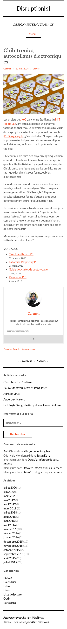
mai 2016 (9, 520)
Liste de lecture (12, 594)
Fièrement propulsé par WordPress (23, 617)
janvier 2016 (11, 537)
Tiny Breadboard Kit (21, 254)
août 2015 (9, 558)
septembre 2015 (13, 554)
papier (17, 349)
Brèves (36, 68)
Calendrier (9, 582)
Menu (32, 33)
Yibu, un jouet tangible (37, 451)
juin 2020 (9, 492)
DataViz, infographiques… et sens (42, 468)
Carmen (7, 68)
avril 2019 (9, 504)
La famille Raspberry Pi (22, 262)
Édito (6, 586)
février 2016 (11, 533)
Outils (7, 598)
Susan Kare (43, 455)
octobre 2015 (11, 550)
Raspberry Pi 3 (18, 277)
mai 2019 (9, 500)
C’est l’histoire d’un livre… (18, 382)
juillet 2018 (10, 512)
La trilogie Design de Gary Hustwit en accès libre (32, 405)
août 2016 (9, 516)
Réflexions (9, 602)
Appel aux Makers (14, 399)
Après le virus (11, 393)
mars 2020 (9, 496)
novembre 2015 (13, 545)
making (8, 349)
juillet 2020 (10, 487)
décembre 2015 (13, 541)
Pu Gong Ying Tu (13, 136)
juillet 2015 (10, 562)
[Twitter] (33, 339)
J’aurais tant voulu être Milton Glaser (25, 388)
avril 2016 (9, 525)
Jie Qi (23, 119)
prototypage (29, 349)
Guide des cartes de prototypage (28, 269)
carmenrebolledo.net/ (18, 330)
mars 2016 (9, 529)
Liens (6, 590)
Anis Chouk (10, 451)
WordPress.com (40, 622)
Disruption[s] (33, 8)
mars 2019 (9, 508)
